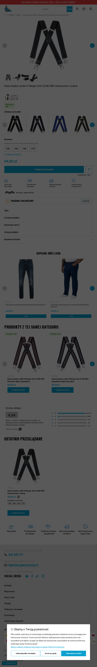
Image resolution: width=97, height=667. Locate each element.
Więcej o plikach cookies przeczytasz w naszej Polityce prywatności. (38, 647)
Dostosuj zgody (50, 653)
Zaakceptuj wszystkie (73, 653)
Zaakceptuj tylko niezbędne (25, 653)
